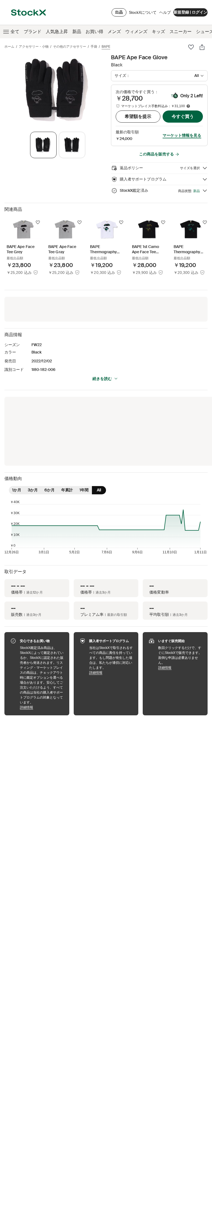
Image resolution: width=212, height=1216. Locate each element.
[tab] (43, 145)
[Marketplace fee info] (188, 106)
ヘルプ (165, 12)
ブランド (32, 31)
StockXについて (143, 13)
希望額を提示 (138, 116)
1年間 (84, 489)
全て (14, 31)
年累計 (67, 489)
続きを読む (102, 378)
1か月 (16, 489)
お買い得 (94, 31)
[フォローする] (37, 222)
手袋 (94, 46)
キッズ (158, 31)
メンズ (114, 31)
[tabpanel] (56, 90)
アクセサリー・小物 (34, 46)
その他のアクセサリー (69, 46)
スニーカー (180, 31)
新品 (76, 31)
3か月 (33, 489)
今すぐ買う (183, 116)
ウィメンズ (136, 31)
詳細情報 (42, 707)
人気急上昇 (57, 31)
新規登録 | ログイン (190, 12)
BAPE (106, 46)
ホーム (9, 46)
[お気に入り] (191, 47)
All (99, 489)
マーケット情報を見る (182, 135)
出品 (119, 12)
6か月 (49, 489)
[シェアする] (202, 47)
